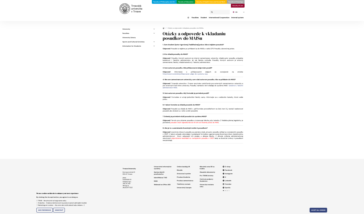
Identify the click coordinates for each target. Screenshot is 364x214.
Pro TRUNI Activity (206, 176)
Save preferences (44, 210)
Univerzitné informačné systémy (162, 168)
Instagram (229, 174)
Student (204, 18)
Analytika (41, 203)
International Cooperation (219, 18)
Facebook (228, 170)
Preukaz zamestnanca (185, 181)
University (188, 19)
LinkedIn (228, 181)
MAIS (156, 181)
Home (163, 28)
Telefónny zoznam (183, 184)
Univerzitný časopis (184, 188)
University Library (129, 38)
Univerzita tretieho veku (207, 186)
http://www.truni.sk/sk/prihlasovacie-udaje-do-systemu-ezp (185, 74)
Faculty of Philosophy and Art (164, 2)
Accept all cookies (318, 210)
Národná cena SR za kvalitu (207, 168)
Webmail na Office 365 (162, 185)
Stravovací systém (184, 174)
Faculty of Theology (235, 2)
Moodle (179, 170)
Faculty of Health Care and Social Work (211, 2)
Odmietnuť (59, 210)
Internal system (237, 18)
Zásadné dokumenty (207, 172)
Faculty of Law (237, 6)
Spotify (227, 188)
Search (212, 12)
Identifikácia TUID (160, 178)
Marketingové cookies (45, 205)
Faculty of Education (185, 2)
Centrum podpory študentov (206, 180)
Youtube (228, 184)
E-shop (227, 167)
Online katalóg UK (183, 167)
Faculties (195, 18)
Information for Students (131, 46)
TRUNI (40, 201)
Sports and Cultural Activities (133, 42)
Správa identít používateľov (159, 173)
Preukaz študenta (183, 177)
